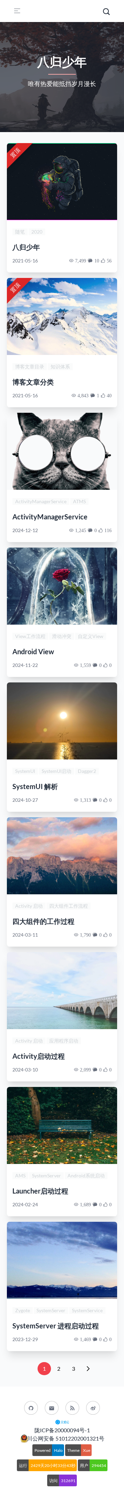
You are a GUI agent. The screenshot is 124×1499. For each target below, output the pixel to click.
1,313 (85, 800)
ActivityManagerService (49, 517)
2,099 (85, 1069)
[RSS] (72, 1408)
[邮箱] (52, 1408)
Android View (33, 651)
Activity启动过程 (38, 1056)
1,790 (85, 934)
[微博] (93, 1408)
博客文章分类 (33, 382)
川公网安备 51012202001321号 (65, 1438)
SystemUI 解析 (35, 786)
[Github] (31, 1408)
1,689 (85, 1204)
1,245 (80, 530)
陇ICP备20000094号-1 (62, 1430)
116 (108, 530)
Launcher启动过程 (40, 1191)
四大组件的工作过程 (43, 921)
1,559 (85, 665)
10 (96, 260)
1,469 (85, 1339)
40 (109, 395)
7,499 (80, 260)
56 (109, 260)
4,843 (83, 395)
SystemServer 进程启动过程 (55, 1326)
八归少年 (26, 247)
